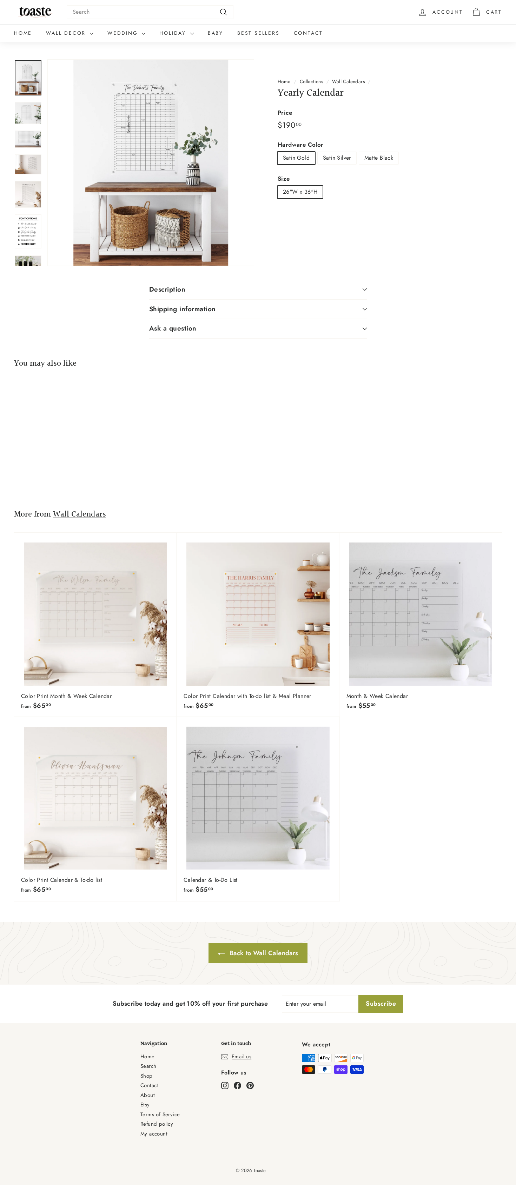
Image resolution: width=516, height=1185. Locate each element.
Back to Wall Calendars (262, 953)
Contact (308, 32)
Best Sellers (258, 32)
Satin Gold (296, 158)
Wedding (123, 32)
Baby (215, 32)
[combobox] (150, 12)
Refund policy (156, 1124)
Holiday (173, 32)
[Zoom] (151, 163)
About (147, 1095)
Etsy (145, 1105)
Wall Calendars (348, 81)
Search (148, 1066)
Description (167, 289)
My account (153, 1134)
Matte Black (378, 158)
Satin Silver (337, 158)
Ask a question (173, 328)
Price (285, 112)
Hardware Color (301, 144)
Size (284, 178)
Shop (146, 1076)
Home (23, 32)
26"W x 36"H (300, 192)
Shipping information (182, 309)
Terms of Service (160, 1114)
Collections (311, 81)
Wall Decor (67, 32)
